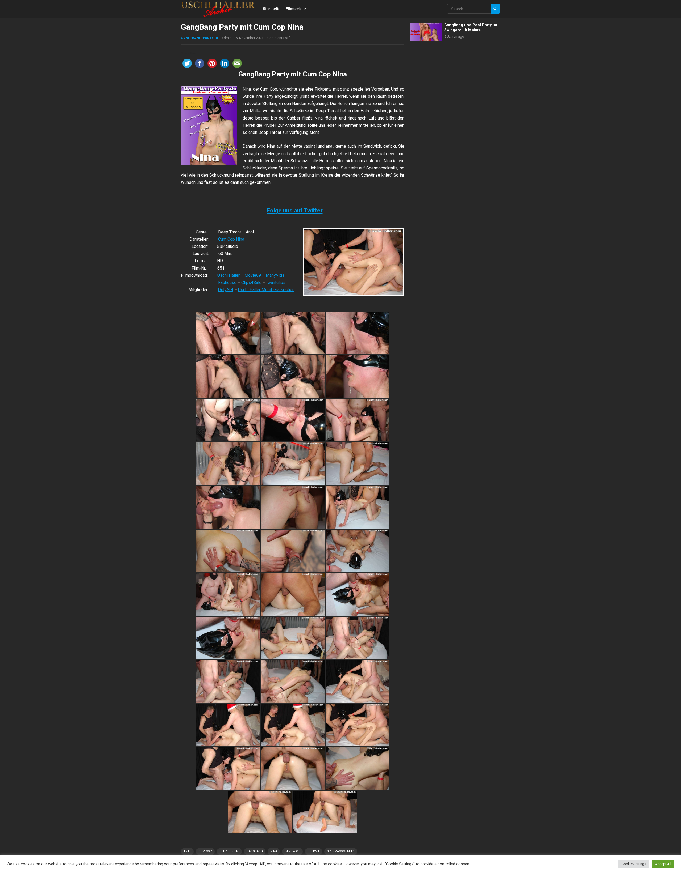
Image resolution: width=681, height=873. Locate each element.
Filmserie (294, 8)
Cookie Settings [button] (634, 864)
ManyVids (275, 275)
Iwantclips (275, 282)
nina (273, 851)
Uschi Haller (228, 275)
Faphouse (227, 282)
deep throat (229, 851)
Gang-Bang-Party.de (200, 38)
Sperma (313, 851)
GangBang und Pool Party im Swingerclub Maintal (470, 27)
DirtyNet (225, 289)
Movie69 (252, 275)
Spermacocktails (341, 851)
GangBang (255, 851)
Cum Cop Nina (231, 239)
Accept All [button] (663, 864)
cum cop (205, 851)
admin (226, 38)
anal (187, 851)
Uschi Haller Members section (266, 289)
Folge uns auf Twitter (295, 210)
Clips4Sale (251, 282)
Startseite (271, 8)
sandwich (292, 851)
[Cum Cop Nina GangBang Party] (228, 333)
